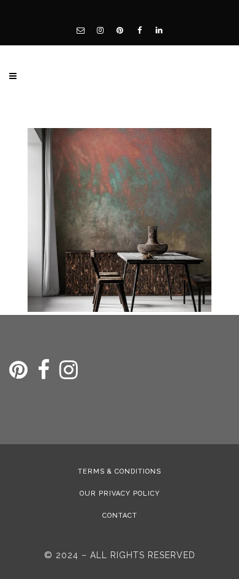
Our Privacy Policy (120, 494)
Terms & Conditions (119, 471)
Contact (119, 516)
